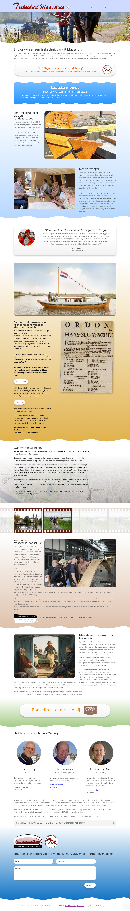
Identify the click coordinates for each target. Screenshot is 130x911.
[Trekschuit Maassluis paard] (44, 208)
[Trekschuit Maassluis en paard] (80, 159)
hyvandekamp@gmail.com (95, 790)
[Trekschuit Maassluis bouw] (80, 586)
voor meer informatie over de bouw (79, 617)
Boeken (93, 8)
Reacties (107, 8)
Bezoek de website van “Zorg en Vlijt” (53, 617)
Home (87, 8)
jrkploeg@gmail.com (21, 787)
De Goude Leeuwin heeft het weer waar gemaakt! (65, 91)
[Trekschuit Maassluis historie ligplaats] (44, 677)
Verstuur (90, 885)
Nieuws (100, 8)
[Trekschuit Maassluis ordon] (86, 391)
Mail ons (19, 402)
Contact (114, 8)
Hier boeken (21, 381)
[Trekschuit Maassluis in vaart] (65, 315)
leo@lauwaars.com (56, 785)
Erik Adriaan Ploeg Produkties (74, 906)
